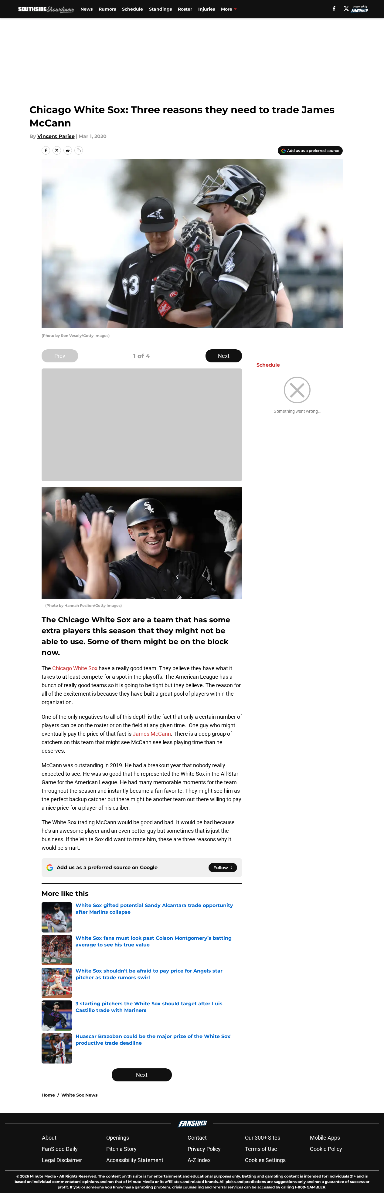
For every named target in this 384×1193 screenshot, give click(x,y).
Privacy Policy (204, 1149)
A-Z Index (199, 1160)
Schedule (132, 9)
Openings (117, 1137)
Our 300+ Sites (262, 1137)
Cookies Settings (265, 1160)
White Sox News (79, 1095)
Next (223, 356)
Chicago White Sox (74, 668)
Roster (185, 9)
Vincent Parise (56, 136)
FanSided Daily (60, 1149)
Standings (160, 9)
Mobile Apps (325, 1137)
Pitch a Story (121, 1149)
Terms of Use (261, 1149)
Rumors (107, 9)
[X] (346, 8)
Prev (59, 356)
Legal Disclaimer (62, 1160)
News (86, 9)
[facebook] (334, 8)
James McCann (152, 734)
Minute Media (43, 1176)
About (49, 1137)
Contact (197, 1137)
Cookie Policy (326, 1149)
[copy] (78, 150)
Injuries (206, 9)
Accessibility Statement (134, 1160)
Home (48, 1095)
